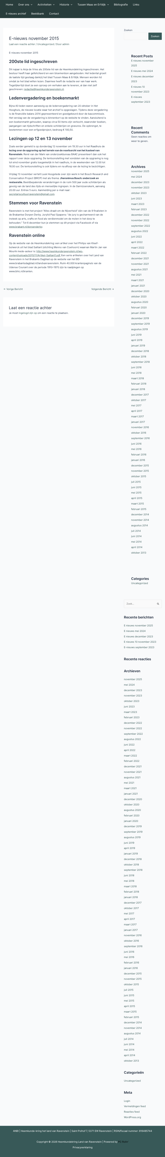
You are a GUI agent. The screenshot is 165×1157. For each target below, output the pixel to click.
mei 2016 (136, 449)
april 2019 (136, 340)
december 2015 (140, 465)
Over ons (23, 4)
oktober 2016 (138, 432)
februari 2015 (138, 509)
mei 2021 (136, 274)
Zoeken (128, 30)
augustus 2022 (139, 231)
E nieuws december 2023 (138, 636)
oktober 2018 (138, 356)
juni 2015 (136, 487)
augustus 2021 (139, 269)
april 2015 (136, 498)
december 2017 (140, 394)
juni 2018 (136, 367)
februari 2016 (138, 454)
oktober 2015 (138, 476)
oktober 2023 (139, 193)
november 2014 (140, 519)
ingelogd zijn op (28, 312)
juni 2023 (136, 198)
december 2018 (140, 351)
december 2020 (140, 291)
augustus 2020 (139, 301)
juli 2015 (136, 481)
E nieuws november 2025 (138, 625)
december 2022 (140, 214)
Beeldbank (37, 13)
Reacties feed (132, 1111)
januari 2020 (138, 312)
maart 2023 (137, 204)
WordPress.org (132, 1117)
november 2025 (140, 171)
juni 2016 (136, 443)
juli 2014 (136, 530)
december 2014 (140, 514)
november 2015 (140, 470)
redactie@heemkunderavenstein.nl (44, 89)
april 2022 (137, 242)
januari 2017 (138, 421)
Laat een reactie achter (22, 44)
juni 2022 (136, 236)
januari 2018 (138, 389)
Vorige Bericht (13, 289)
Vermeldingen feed (135, 1106)
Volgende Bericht (102, 289)
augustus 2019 (139, 329)
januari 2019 (138, 345)
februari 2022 (139, 252)
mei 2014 (136, 541)
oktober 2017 (138, 400)
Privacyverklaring (82, 1147)
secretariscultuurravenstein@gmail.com (31, 194)
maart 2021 (137, 280)
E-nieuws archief (16, 13)
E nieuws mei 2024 (142, 70)
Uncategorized (45, 44)
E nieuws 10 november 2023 (140, 641)
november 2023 (140, 187)
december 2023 (140, 182)
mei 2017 (136, 405)
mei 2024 (136, 176)
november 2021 (140, 263)
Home (9, 4)
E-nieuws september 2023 (139, 647)
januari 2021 (138, 285)
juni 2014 (136, 536)
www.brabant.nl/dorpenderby (25, 226)
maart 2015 (137, 503)
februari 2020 (139, 307)
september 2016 (140, 438)
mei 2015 (136, 492)
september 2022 (140, 225)
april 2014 (136, 547)
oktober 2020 (138, 296)
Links (136, 4)
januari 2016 (138, 460)
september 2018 (140, 361)
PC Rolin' (123, 1141)
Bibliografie (121, 4)
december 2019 (140, 318)
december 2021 (140, 258)
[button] (30, 4)
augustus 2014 (139, 525)
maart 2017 (137, 416)
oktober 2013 (138, 552)
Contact (54, 13)
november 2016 (140, 427)
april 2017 (136, 410)
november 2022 (140, 220)
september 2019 (140, 323)
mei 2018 (136, 372)
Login (127, 1100)
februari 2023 (139, 209)
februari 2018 (138, 383)
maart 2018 (137, 378)
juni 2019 (136, 334)
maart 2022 (137, 247)
